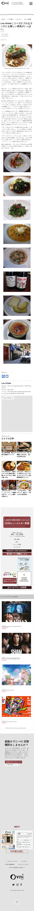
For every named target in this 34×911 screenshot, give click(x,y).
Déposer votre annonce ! (17, 551)
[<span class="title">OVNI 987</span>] (17, 830)
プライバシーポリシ (23, 864)
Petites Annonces (17, 534)
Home (3, 19)
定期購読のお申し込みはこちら (13, 762)
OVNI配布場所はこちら (11, 764)
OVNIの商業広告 (10, 864)
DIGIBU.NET (15, 596)
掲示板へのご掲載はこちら (17, 554)
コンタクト (24, 861)
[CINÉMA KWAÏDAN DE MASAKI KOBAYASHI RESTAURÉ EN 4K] (12, 630)
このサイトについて (12, 861)
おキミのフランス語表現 (17, 587)
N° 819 (2, 31)
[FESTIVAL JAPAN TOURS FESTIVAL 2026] (9, 725)
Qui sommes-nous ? (17, 867)
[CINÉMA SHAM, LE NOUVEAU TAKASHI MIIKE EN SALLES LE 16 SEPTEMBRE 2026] (12, 661)
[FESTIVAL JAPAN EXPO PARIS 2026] (8, 693)
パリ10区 (5, 35)
